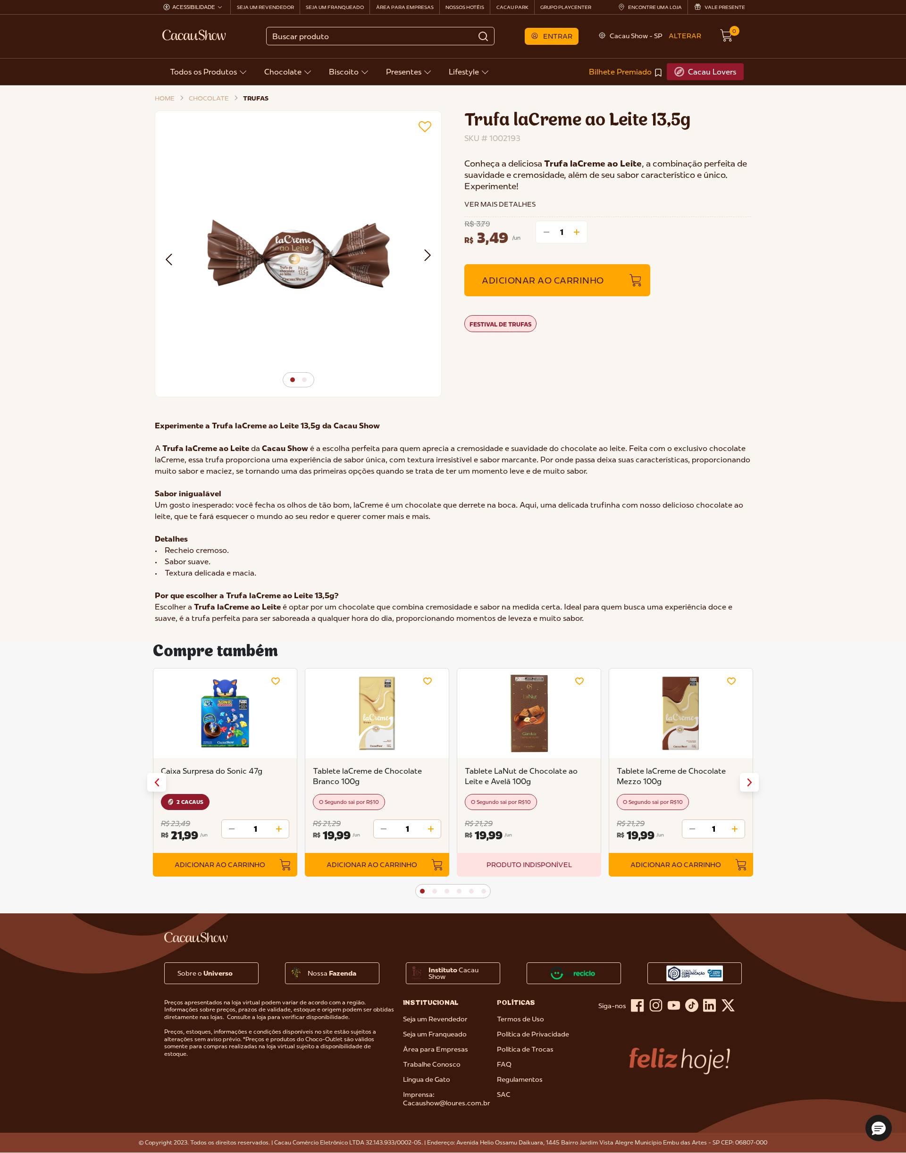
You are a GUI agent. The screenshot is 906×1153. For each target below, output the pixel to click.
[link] (626, 71)
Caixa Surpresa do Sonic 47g (211, 771)
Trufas (255, 98)
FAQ (504, 1064)
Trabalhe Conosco (432, 1064)
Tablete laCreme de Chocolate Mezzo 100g (671, 776)
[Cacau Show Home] (194, 35)
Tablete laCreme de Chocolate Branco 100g (367, 776)
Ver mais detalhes (500, 204)
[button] (552, 36)
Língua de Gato (426, 1079)
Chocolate (209, 98)
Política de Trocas (525, 1049)
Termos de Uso (520, 1019)
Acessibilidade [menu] (193, 7)
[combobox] (380, 36)
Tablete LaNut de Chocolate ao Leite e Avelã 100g (521, 776)
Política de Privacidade (533, 1034)
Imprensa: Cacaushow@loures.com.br (446, 1098)
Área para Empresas (435, 1049)
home (165, 98)
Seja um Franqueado (435, 1034)
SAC (504, 1094)
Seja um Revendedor (435, 1019)
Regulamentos (520, 1079)
